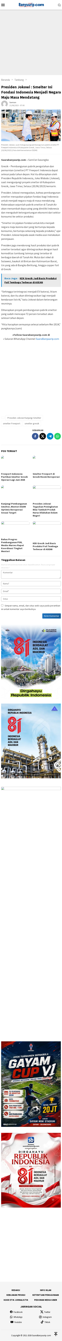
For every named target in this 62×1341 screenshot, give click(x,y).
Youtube (18, 1322)
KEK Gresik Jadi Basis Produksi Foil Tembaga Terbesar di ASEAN (45, 546)
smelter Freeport (11, 423)
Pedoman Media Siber (45, 1300)
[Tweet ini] (42, 436)
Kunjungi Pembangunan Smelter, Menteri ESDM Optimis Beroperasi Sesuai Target (14, 508)
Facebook (18, 1312)
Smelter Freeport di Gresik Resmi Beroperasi (46, 475)
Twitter (47, 1312)
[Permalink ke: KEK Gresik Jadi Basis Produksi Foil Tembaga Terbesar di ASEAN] (47, 531)
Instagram (47, 1317)
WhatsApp (18, 1317)
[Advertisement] (31, 42)
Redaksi (16, 1290)
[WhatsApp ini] (57, 436)
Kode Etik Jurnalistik (16, 1300)
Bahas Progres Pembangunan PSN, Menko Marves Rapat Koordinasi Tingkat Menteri (12, 545)
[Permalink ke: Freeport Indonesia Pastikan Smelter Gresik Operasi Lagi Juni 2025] (15, 464)
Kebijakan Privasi (15, 1295)
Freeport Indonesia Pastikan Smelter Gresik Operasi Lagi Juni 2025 (14, 476)
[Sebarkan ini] (35, 436)
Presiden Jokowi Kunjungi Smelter (24, 417)
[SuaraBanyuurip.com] (31, 4)
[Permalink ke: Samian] (4, 103)
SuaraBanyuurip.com (47, 338)
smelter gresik (32, 423)
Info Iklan (45, 1290)
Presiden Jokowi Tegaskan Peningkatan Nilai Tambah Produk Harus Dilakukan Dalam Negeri (45, 509)
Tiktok (47, 1322)
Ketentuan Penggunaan (45, 1295)
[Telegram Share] (50, 436)
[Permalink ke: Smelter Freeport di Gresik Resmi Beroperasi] (47, 464)
